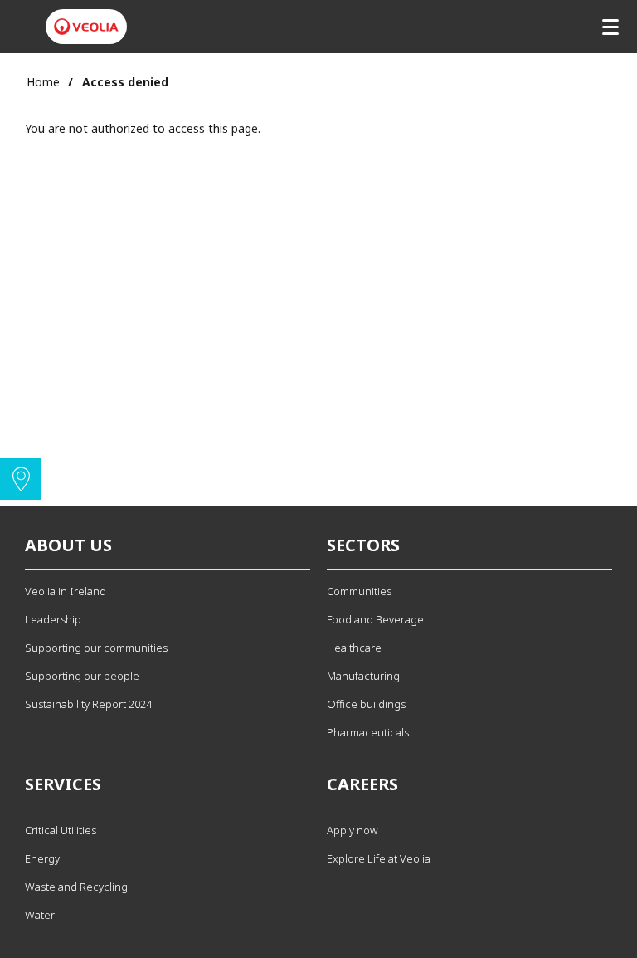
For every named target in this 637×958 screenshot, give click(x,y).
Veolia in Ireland (65, 591)
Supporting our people (82, 675)
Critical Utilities (60, 830)
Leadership (53, 619)
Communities (359, 591)
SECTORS (363, 545)
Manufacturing (363, 675)
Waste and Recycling (76, 886)
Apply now (352, 830)
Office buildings (366, 704)
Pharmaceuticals (368, 732)
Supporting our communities (96, 647)
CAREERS (362, 784)
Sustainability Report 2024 (88, 704)
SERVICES (63, 784)
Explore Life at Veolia (378, 858)
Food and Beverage (375, 619)
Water (40, 914)
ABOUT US (68, 545)
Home (43, 82)
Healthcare (354, 647)
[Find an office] (20, 479)
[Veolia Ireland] (86, 26)
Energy (42, 858)
